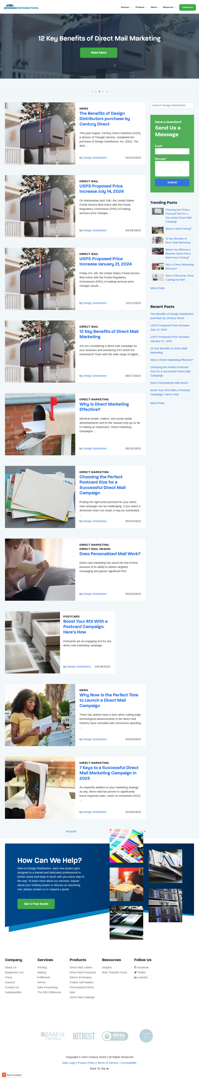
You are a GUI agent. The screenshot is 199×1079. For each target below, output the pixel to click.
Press (8, 977)
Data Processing (47, 987)
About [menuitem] (154, 7)
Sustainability (13, 992)
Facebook (142, 967)
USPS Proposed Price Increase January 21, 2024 (105, 261)
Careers (10, 982)
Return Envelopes (81, 977)
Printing (42, 967)
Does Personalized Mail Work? (110, 553)
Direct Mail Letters (81, 967)
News (83, 108)
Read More (98, 61)
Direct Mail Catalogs (82, 997)
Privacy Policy (86, 1062)
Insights (107, 967)
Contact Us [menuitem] (187, 7)
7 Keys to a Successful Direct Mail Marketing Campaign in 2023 (109, 773)
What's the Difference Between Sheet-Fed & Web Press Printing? (178, 253)
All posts (71, 831)
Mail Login (68, 1062)
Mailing (41, 972)
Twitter (141, 972)
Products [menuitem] (140, 7)
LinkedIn (142, 977)
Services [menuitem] (125, 7)
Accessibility (129, 1062)
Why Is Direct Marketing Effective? (104, 406)
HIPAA (41, 982)
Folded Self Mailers (82, 982)
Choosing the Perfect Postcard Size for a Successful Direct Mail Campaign (102, 485)
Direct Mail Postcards (83, 972)
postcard (71, 616)
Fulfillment (43, 977)
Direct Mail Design (95, 549)
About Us (10, 967)
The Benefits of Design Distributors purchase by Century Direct (104, 119)
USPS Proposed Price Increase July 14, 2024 (101, 188)
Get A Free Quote (36, 904)
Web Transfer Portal (114, 972)
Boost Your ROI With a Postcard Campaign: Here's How (85, 627)
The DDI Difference (49, 992)
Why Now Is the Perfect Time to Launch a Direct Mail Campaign (108, 700)
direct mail (88, 181)
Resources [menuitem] (168, 7)
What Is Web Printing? (178, 228)
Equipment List (14, 972)
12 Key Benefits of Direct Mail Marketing (109, 334)
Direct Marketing (94, 399)
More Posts (157, 288)
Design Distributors (95, 157)
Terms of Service (107, 1062)
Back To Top (98, 1068)
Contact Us (12, 987)
